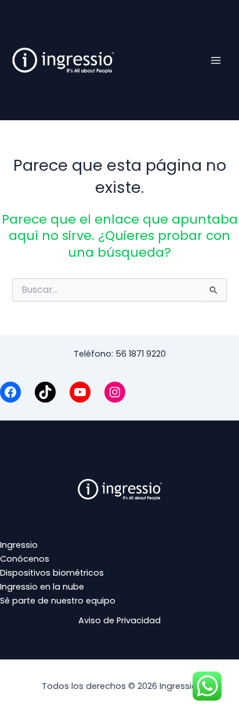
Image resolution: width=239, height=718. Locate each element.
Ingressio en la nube (42, 587)
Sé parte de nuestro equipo (57, 600)
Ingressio (19, 545)
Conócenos (24, 559)
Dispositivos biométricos (52, 573)
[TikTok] (45, 392)
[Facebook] (10, 392)
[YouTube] (80, 392)
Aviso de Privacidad (119, 620)
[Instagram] (114, 392)
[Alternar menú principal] (215, 59)
